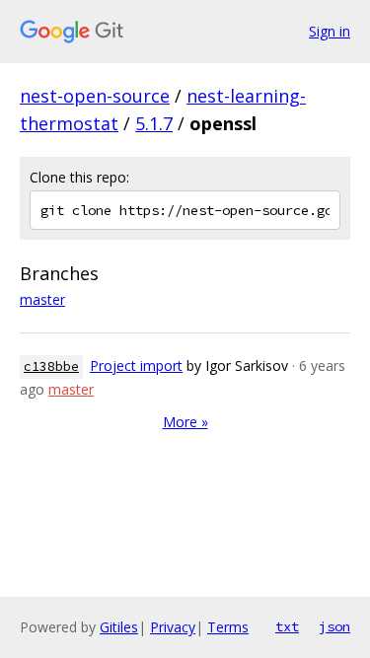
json (334, 626)
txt (287, 626)
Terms (228, 627)
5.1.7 (154, 123)
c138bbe (51, 366)
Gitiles (119, 627)
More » (185, 421)
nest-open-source (95, 96)
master (42, 299)
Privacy (172, 627)
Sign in (329, 31)
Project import (136, 365)
